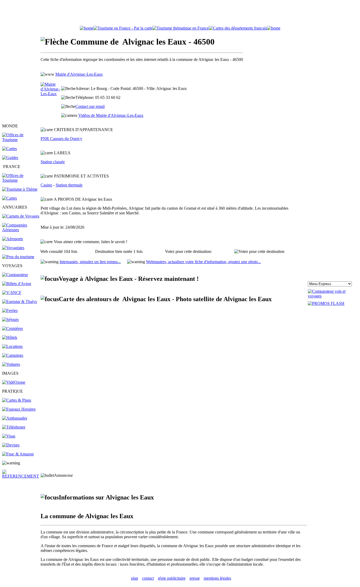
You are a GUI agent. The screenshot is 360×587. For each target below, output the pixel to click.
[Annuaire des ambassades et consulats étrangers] (14, 418)
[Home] (86, 28)
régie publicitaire (172, 578)
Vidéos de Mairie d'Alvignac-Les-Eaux (110, 115)
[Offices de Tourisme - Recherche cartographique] (122, 28)
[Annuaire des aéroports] (12, 239)
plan (134, 578)
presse (194, 578)
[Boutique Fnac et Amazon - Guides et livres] (18, 454)
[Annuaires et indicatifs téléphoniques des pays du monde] (13, 427)
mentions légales (217, 578)
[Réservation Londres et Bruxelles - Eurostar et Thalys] (19, 301)
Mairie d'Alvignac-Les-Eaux (79, 74)
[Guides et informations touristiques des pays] (10, 157)
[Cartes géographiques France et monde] (16, 400)
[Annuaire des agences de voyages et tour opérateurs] (13, 248)
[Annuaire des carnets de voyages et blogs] (20, 216)
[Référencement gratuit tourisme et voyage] (21, 476)
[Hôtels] (9, 337)
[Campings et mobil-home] (12, 355)
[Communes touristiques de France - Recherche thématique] (19, 189)
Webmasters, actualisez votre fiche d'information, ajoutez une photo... (203, 261)
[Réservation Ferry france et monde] (10, 310)
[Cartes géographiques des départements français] (9, 198)
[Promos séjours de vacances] (10, 319)
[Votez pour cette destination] (259, 251)
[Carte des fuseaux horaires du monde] (19, 409)
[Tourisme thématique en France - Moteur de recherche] (180, 28)
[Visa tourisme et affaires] (8, 436)
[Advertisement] (180, 14)
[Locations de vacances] (12, 346)
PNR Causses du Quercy (61, 138)
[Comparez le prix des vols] (333, 296)
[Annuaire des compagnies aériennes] (21, 230)
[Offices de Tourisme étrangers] (21, 139)
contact (148, 578)
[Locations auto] (11, 364)
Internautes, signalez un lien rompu (90, 261)
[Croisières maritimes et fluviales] (12, 328)
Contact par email (90, 106)
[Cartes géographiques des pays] (9, 148)
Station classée (53, 162)
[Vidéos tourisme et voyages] (13, 382)
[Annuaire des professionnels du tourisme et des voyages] (18, 256)
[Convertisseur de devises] (11, 445)
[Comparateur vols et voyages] (15, 274)
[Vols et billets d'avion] (16, 283)
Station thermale (69, 185)
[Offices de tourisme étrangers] (238, 28)
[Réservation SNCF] (11, 292)
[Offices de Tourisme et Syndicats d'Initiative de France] (21, 180)
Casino (46, 185)
